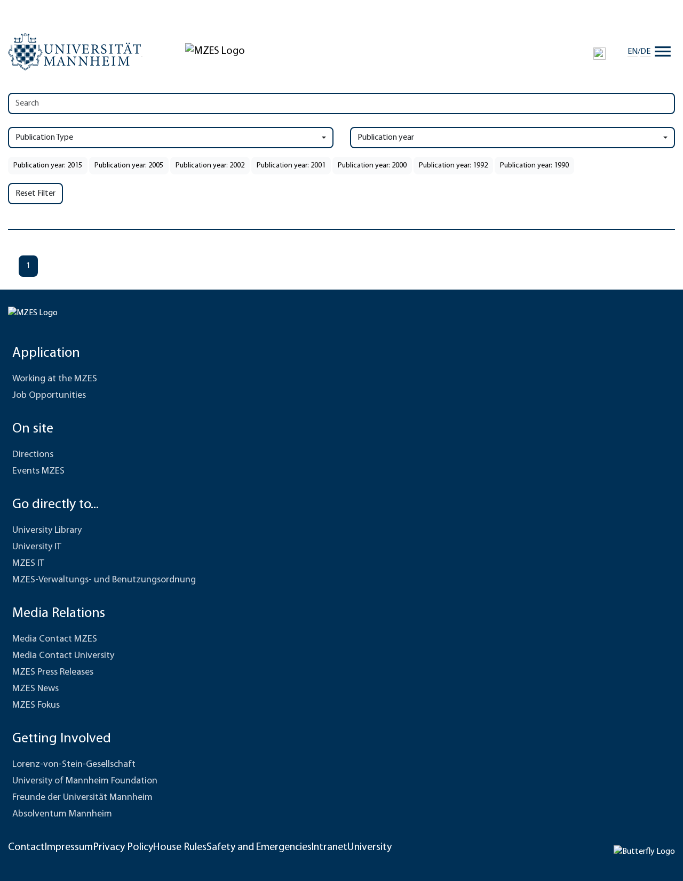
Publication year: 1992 (453, 166)
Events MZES (38, 471)
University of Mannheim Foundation (84, 781)
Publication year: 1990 (534, 166)
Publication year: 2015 (47, 166)
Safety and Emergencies (259, 847)
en (633, 51)
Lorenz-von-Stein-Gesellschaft (74, 765)
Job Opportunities (49, 396)
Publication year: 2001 (291, 166)
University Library (47, 530)
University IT (36, 547)
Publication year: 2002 (210, 166)
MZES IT (28, 563)
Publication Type (44, 137)
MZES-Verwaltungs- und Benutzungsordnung (104, 580)
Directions (32, 455)
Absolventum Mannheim (62, 814)
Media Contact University (63, 656)
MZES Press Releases (52, 672)
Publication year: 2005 (128, 166)
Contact (26, 847)
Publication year (386, 137)
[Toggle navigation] (662, 51)
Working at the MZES (54, 379)
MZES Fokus (36, 705)
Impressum (69, 847)
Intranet (329, 847)
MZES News (35, 689)
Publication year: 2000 (372, 166)
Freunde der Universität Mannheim (82, 798)
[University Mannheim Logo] (75, 51)
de (645, 51)
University (369, 847)
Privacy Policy (123, 847)
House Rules (180, 847)
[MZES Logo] (215, 51)
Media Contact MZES (54, 639)
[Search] (599, 53)
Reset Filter (35, 193)
